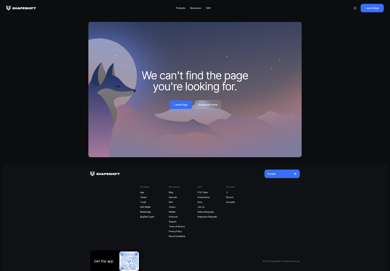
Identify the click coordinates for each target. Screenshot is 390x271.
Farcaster (230, 202)
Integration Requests (207, 216)
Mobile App (145, 212)
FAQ (171, 202)
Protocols (173, 216)
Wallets (172, 212)
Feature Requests (205, 212)
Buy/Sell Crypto (147, 216)
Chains (172, 207)
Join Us (200, 207)
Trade (143, 202)
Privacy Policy (175, 231)
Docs (199, 202)
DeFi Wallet (145, 207)
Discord (229, 197)
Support (172, 221)
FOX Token (202, 192)
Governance (203, 197)
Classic (143, 197)
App (142, 192)
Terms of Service (177, 226)
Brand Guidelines (177, 236)
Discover (173, 197)
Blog (171, 192)
